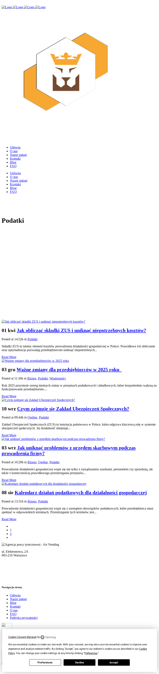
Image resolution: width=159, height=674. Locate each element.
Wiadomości (57, 378)
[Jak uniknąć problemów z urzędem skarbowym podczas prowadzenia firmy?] (53, 439)
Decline (79, 662)
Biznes (31, 378)
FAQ (13, 614)
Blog (13, 603)
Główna (15, 595)
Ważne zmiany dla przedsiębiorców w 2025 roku (69, 369)
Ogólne (32, 417)
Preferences (45, 662)
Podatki (32, 339)
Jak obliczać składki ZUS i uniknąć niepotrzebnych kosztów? (81, 330)
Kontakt (15, 606)
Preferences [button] (91, 653)
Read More (9, 357)
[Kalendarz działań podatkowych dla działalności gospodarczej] (44, 483)
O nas (14, 610)
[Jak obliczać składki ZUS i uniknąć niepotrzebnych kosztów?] (43, 321)
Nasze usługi (18, 599)
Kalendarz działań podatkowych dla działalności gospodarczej (81, 492)
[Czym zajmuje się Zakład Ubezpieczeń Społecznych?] (38, 400)
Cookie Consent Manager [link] (22, 637)
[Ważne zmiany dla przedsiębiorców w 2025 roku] (35, 361)
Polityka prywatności (23, 617)
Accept (114, 662)
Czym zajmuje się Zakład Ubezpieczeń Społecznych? (73, 408)
